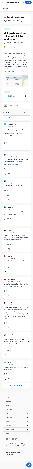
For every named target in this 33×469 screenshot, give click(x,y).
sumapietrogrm (12, 124)
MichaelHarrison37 (13, 335)
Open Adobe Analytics (14, 20)
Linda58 (10, 230)
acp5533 (10, 256)
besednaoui (11, 154)
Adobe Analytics (6, 8)
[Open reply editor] (16, 105)
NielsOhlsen (11, 279)
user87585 (10, 207)
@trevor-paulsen (14, 164)
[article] (16, 136)
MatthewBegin (12, 47)
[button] (9, 43)
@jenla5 (6, 164)
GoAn (9, 181)
